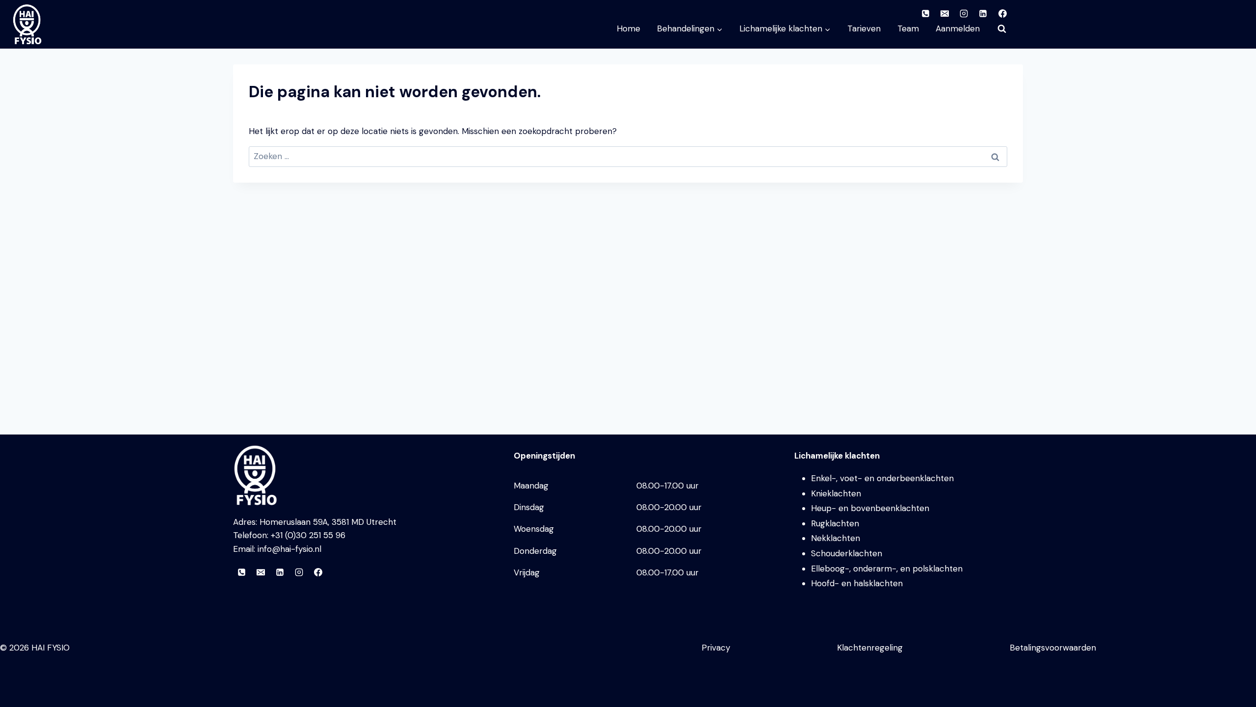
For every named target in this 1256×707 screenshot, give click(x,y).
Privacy (716, 647)
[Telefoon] (241, 572)
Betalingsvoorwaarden (1053, 647)
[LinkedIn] (279, 572)
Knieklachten (836, 493)
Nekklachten (835, 538)
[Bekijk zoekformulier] (1002, 29)
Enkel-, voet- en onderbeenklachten (882, 478)
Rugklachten (835, 523)
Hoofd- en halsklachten (857, 583)
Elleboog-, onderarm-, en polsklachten (887, 568)
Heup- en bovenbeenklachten (870, 508)
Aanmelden (958, 28)
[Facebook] (318, 572)
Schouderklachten (846, 553)
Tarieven (864, 28)
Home (628, 28)
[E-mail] (260, 572)
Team (908, 28)
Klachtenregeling (870, 647)
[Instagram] (298, 572)
